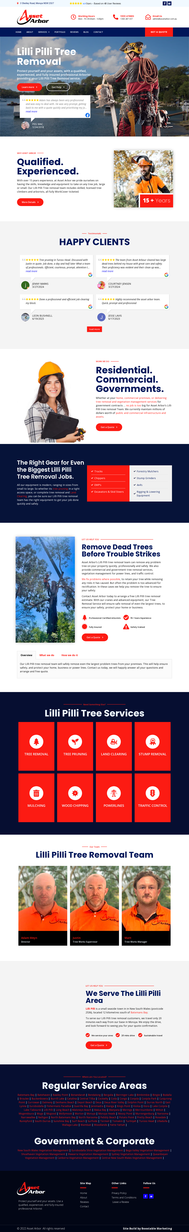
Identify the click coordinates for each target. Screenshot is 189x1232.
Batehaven (43, 1094)
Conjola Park (149, 1098)
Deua (98, 1102)
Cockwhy (103, 1098)
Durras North (155, 1102)
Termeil (104, 1121)
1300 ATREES (127, 16)
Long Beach (62, 1109)
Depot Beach (85, 1102)
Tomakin (117, 1121)
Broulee (24, 1098)
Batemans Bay (139, 1012)
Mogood (51, 1113)
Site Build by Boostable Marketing (147, 1228)
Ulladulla (162, 1121)
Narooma (162, 1113)
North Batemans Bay (63, 1117)
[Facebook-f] (165, 3)
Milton (159, 1109)
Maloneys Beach (81, 1109)
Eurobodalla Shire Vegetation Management (97, 1150)
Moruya (90, 1113)
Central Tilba (87, 1098)
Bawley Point (60, 1094)
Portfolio (60, 32)
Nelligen (43, 1117)
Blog (86, 32)
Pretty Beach (144, 1117)
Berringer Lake (125, 1094)
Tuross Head (146, 1121)
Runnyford (26, 1121)
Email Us (157, 16)
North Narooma (88, 1117)
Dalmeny (47, 1102)
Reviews (74, 32)
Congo (123, 1098)
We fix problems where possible (101, 579)
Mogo (40, 1113)
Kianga (110, 1106)
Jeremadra (97, 1106)
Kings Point (123, 1106)
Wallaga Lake (70, 1124)
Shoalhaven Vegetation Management (43, 1154)
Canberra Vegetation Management (78, 1157)
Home (18, 32)
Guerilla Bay (81, 1106)
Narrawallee (28, 1117)
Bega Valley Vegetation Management (147, 1150)
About (29, 32)
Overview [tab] (26, 655)
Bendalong (94, 1094)
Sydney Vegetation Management (130, 1154)
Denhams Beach (64, 1102)
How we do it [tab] (69, 655)
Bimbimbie (143, 1094)
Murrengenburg (144, 1113)
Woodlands (100, 1124)
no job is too (133, 405)
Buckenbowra (40, 1098)
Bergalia (108, 1094)
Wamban (86, 1124)
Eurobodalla (36, 1106)
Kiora (146, 1106)
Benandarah (78, 1094)
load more (94, 329)
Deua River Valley (114, 1102)
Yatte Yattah (117, 1124)
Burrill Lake (57, 1098)
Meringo (127, 1109)
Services (42, 32)
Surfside (92, 1121)
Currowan (33, 1102)
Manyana (114, 1109)
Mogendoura (26, 1113)
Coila (114, 1098)
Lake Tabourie (32, 1109)
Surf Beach (78, 1121)
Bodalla (167, 1094)
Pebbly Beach (108, 1117)
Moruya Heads (106, 1113)
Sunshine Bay (61, 1121)
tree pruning (60, 488)
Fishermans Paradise (58, 1106)
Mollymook (65, 1113)
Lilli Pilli (48, 1109)
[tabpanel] (94, 668)
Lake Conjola (159, 1106)
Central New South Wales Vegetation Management (132, 1157)
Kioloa (137, 1106)
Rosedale (160, 1117)
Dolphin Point (135, 1102)
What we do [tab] (46, 655)
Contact (98, 32)
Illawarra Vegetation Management (88, 1154)
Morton (79, 1113)
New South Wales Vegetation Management (43, 1150)
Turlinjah (130, 1121)
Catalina (72, 1098)
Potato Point (126, 1117)
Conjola (134, 1098)
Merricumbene (144, 1109)
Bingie (156, 1094)
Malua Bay (100, 1109)
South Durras (43, 1121)
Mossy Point (125, 1113)
